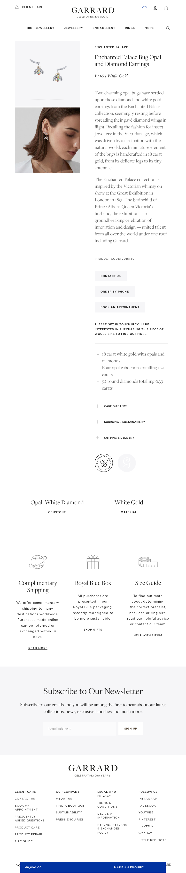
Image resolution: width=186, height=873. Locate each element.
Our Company (68, 791)
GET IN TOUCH (119, 324)
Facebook (147, 805)
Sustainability (69, 812)
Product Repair (28, 834)
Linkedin (146, 826)
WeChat (145, 833)
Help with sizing (148, 635)
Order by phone (115, 291)
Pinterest (147, 819)
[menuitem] (149, 28)
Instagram (148, 798)
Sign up (130, 728)
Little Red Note (152, 840)
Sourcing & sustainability (124, 422)
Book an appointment (120, 307)
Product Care (27, 827)
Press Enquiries (70, 819)
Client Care (32, 7)
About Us (64, 798)
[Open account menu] (155, 8)
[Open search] (168, 28)
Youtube (146, 812)
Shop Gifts (93, 629)
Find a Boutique (70, 805)
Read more (37, 648)
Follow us (148, 791)
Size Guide (24, 841)
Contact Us (25, 798)
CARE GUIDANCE (115, 406)
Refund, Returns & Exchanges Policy (112, 828)
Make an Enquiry (129, 867)
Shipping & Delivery (119, 437)
